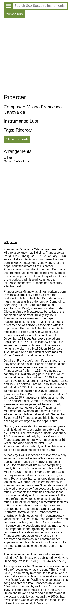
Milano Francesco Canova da (33, 109)
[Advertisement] (35, 57)
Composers (14, 14)
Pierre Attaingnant (46, 461)
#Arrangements (17, 139)
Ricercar (24, 130)
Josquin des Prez (50, 518)
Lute (34, 121)
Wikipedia (10, 242)
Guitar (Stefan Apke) (17, 161)
